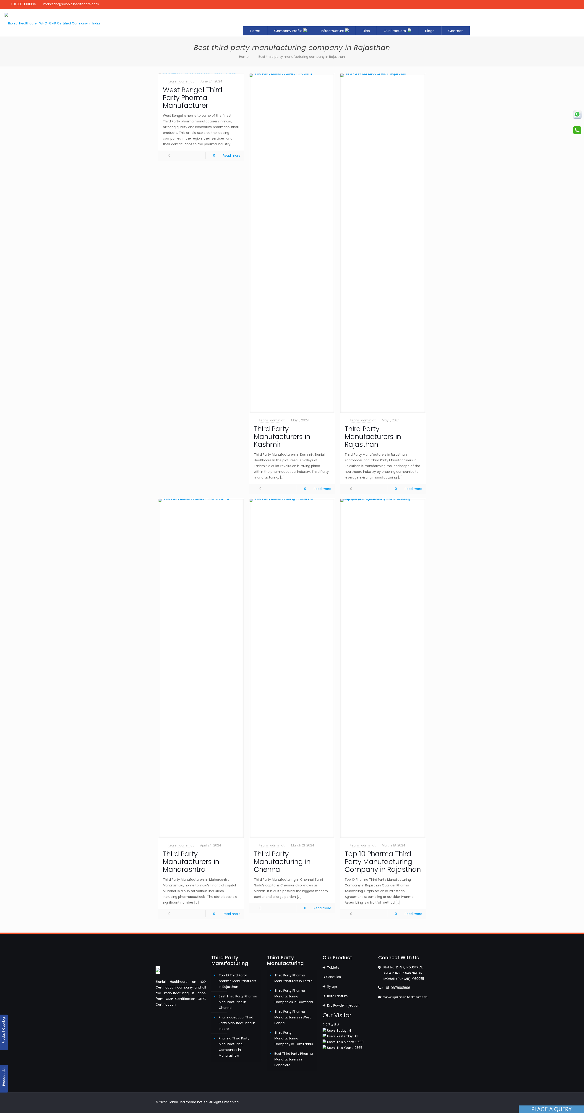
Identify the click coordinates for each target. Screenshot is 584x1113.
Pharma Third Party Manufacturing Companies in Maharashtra (234, 1047)
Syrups (332, 986)
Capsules (333, 977)
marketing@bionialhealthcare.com (71, 4)
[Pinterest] (563, 4)
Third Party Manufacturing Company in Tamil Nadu (293, 1038)
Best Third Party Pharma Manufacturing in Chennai (238, 1002)
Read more (231, 155)
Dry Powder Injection (343, 1005)
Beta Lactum (337, 996)
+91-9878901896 (397, 988)
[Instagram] (569, 4)
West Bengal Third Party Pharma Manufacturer (192, 97)
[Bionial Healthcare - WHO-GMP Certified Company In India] (52, 23)
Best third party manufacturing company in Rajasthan (301, 56)
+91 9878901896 (23, 4)
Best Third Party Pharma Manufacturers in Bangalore (293, 1059)
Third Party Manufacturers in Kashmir (282, 436)
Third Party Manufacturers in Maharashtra (191, 861)
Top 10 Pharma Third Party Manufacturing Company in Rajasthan (383, 861)
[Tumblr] (575, 4)
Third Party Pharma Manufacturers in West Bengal (292, 1017)
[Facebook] (557, 4)
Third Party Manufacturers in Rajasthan (373, 436)
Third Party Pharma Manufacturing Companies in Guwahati (293, 996)
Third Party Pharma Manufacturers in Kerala (293, 978)
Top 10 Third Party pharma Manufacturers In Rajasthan (237, 981)
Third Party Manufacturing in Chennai (282, 861)
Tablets (332, 967)
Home (244, 56)
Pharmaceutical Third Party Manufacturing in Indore (237, 1023)
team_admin (179, 81)
